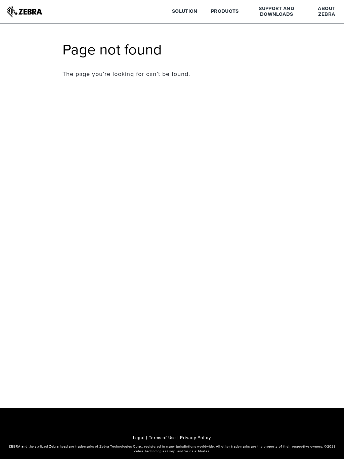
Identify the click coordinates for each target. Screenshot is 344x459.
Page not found (112, 50)
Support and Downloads (276, 11)
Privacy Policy (195, 438)
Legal (139, 438)
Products (225, 11)
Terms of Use (162, 438)
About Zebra (326, 11)
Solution (185, 11)
